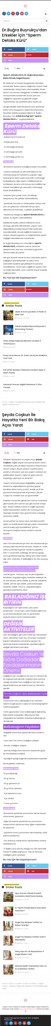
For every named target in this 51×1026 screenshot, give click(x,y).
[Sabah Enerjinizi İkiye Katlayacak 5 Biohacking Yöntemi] (8, 330)
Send (10, 60)
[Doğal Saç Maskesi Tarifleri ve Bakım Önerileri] (8, 926)
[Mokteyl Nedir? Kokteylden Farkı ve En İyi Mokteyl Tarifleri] (8, 969)
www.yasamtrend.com (28, 1009)
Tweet (34, 49)
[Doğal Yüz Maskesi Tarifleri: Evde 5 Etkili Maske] (8, 940)
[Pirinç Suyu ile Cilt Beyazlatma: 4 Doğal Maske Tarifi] (8, 955)
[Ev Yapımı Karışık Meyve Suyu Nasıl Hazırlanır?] (8, 911)
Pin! (33, 439)
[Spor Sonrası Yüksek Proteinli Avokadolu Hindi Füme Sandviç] (8, 896)
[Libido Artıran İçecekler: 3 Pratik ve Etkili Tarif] (8, 315)
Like (18, 68)
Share (10, 49)
